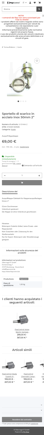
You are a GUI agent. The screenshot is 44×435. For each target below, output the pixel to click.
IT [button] (23, 2)
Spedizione (24, 147)
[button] (30, 2)
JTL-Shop (26, 432)
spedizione (34, 424)
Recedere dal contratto (22, 419)
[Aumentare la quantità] (39, 175)
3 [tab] (23, 101)
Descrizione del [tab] (9, 191)
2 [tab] (21, 101)
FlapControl (24, 279)
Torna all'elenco (9, 47)
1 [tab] (18, 101)
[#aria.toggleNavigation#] (3, 1)
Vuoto (13, 129)
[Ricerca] (39, 9)
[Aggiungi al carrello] (4, 54)
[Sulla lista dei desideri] (37, 60)
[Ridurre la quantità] (4, 175)
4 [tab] (25, 101)
